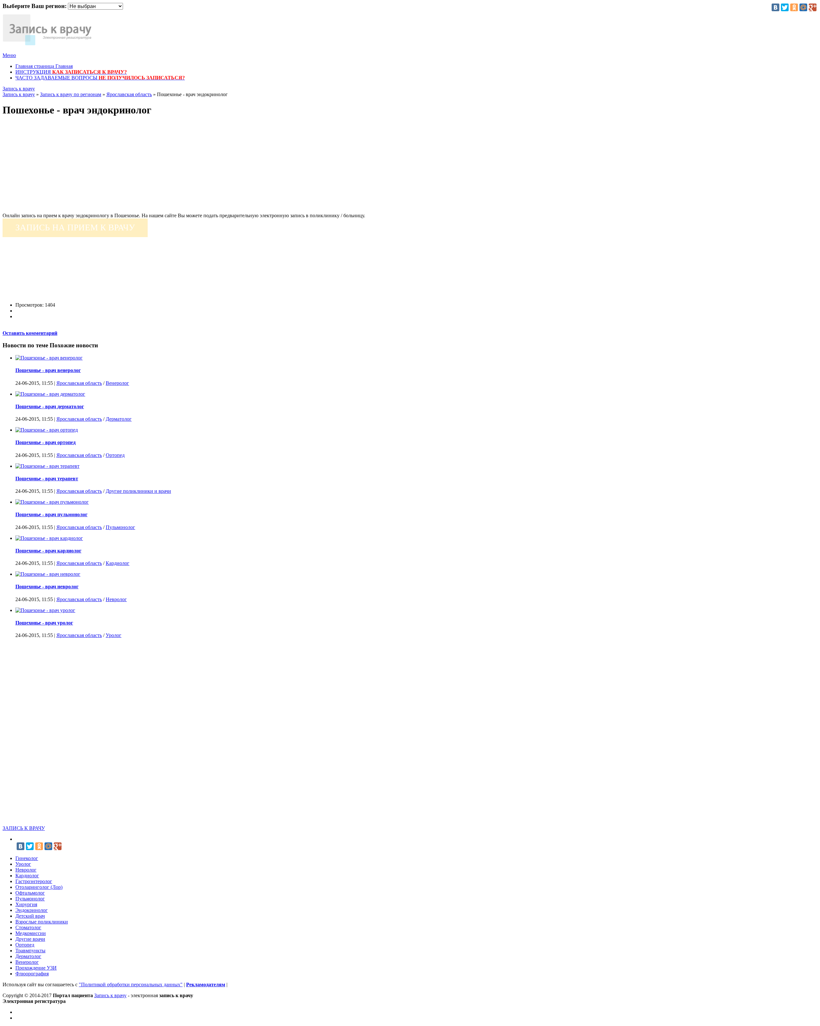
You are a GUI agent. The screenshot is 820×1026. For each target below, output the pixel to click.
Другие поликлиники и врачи (138, 491)
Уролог (113, 635)
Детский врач (30, 916)
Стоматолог (28, 927)
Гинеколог (26, 858)
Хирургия (26, 904)
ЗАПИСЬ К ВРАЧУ (24, 828)
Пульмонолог (120, 527)
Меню (9, 55)
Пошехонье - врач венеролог (48, 370)
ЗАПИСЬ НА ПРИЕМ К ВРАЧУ (75, 227)
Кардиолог (117, 563)
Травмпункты (30, 950)
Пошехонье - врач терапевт (46, 478)
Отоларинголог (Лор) (38, 887)
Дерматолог (119, 419)
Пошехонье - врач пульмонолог (51, 514)
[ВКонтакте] (775, 7)
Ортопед (115, 455)
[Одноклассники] (794, 7)
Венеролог (117, 383)
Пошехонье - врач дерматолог (49, 406)
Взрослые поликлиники (41, 921)
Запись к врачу (19, 88)
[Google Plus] (812, 7)
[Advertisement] (195, 168)
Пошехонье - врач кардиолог (48, 550)
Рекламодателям (205, 984)
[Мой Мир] (803, 7)
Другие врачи (30, 939)
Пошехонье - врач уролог (44, 622)
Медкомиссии (30, 933)
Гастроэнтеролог (33, 881)
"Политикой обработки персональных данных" (131, 984)
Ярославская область (79, 383)
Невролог (116, 599)
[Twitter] (785, 7)
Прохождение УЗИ (36, 968)
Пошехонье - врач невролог (46, 586)
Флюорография (32, 973)
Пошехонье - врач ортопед (45, 442)
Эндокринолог (31, 910)
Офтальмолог (30, 893)
